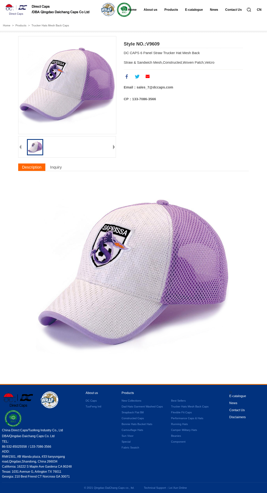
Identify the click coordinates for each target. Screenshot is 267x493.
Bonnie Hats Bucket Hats (137, 424)
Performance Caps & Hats (187, 418)
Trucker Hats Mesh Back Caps (50, 25)
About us (150, 9)
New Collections (131, 400)
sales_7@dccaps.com (155, 87)
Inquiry (56, 167)
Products (171, 9)
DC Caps (91, 400)
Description (31, 167)
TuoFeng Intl (93, 406)
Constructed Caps (133, 418)
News (214, 9)
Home (132, 9)
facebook (127, 76)
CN (259, 9)
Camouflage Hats (132, 429)
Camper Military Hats (184, 429)
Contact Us (233, 9)
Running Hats (179, 424)
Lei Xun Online (178, 487)
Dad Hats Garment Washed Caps (142, 406)
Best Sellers (178, 400)
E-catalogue (194, 9)
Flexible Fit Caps (181, 412)
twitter (137, 76)
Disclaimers (237, 417)
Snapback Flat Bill (133, 412)
